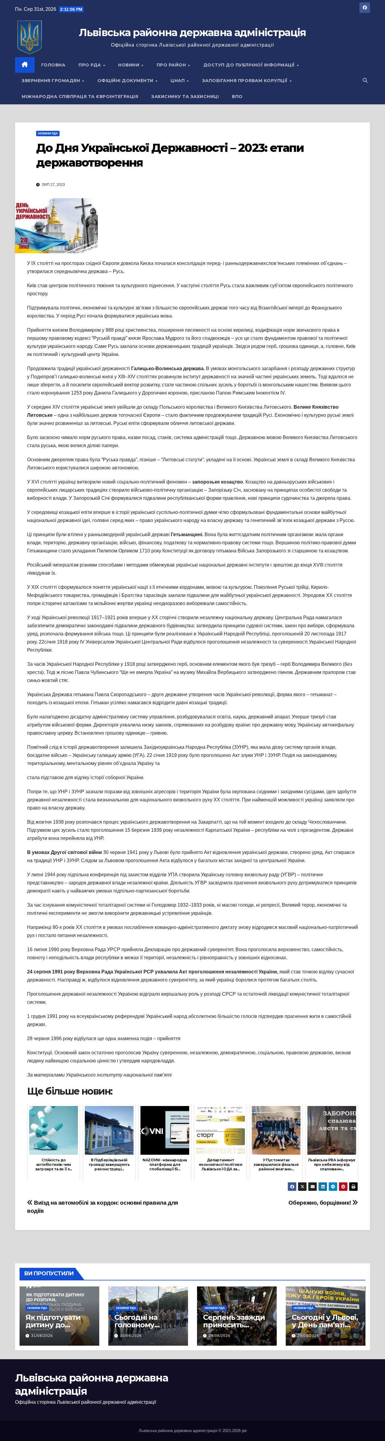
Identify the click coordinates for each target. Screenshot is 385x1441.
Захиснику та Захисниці (185, 96)
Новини (129, 65)
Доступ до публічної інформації (249, 65)
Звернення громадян (52, 80)
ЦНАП (178, 80)
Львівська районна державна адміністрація (192, 32)
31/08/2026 (42, 1336)
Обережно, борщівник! (320, 1203)
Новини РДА (48, 133)
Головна (53, 65)
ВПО (237, 96)
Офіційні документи (126, 80)
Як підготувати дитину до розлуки (53, 1325)
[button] (365, 80)
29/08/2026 (219, 1336)
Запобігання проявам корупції (245, 80)
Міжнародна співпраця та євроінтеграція (80, 96)
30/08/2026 (131, 1336)
